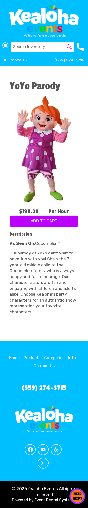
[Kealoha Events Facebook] (30, 449)
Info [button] (72, 357)
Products (31, 357)
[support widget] (77, 496)
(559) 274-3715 (69, 60)
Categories (54, 357)
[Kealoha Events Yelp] (56, 449)
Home (14, 357)
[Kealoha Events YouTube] (43, 449)
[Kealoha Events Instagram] (43, 463)
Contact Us (44, 365)
